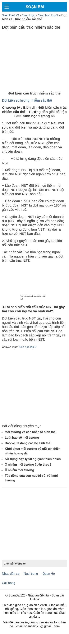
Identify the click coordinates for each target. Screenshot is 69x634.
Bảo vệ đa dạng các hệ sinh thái (28, 443)
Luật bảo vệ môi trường (22, 437)
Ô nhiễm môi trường (19, 470)
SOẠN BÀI (35, 7)
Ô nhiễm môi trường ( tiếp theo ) (28, 464)
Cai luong (8, 583)
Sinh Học (28, 15)
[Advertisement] (34, 61)
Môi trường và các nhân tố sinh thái (30, 432)
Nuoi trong (31, 573)
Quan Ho (49, 573)
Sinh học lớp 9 (48, 15)
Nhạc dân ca (10, 573)
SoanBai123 (10, 15)
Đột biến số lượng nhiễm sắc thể (27, 100)
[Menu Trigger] (7, 7)
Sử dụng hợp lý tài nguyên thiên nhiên (33, 459)
